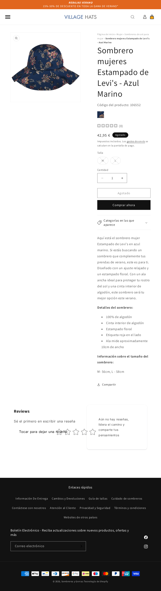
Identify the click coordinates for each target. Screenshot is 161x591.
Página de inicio (106, 34)
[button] (7, 16)
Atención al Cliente (63, 508)
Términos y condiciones (130, 508)
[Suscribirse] (81, 546)
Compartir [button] (109, 384)
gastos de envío (136, 141)
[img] (107, 126)
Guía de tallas (98, 498)
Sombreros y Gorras (72, 581)
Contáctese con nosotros (29, 508)
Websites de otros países (80, 517)
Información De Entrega (32, 498)
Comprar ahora (124, 205)
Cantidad (102, 170)
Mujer (120, 34)
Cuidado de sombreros (126, 498)
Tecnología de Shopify (96, 581)
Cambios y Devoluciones (68, 498)
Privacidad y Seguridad (95, 508)
